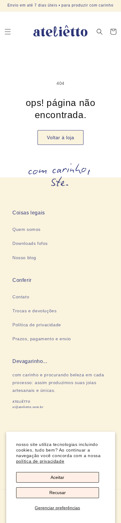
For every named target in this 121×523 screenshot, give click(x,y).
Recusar (57, 492)
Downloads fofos (30, 243)
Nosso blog (24, 257)
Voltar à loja (60, 137)
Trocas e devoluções (34, 310)
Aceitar (57, 477)
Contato (20, 296)
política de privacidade (40, 461)
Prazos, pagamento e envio (41, 338)
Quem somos (26, 229)
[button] (8, 32)
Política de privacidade (36, 324)
